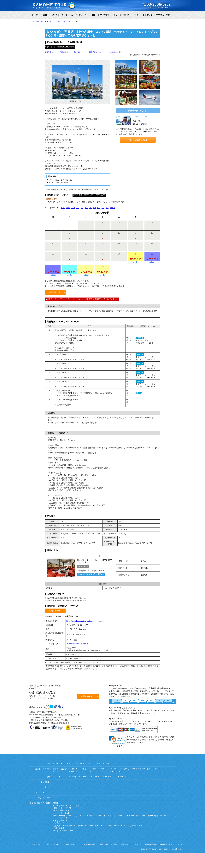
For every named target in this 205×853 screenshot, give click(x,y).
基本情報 (83, 566)
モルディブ (147, 15)
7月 (103, 208)
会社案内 (124, 844)
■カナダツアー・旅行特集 (57, 182)
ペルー (55, 764)
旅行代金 (48, 52)
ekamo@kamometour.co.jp (77, 644)
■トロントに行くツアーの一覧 (59, 180)
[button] (118, 740)
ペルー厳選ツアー (60, 806)
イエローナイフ (97, 769)
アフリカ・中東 (163, 15)
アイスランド (121, 777)
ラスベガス (98, 771)
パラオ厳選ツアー (60, 821)
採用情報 (163, 844)
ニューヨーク (85, 771)
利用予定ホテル (95, 52)
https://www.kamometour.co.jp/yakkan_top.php (85, 621)
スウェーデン (107, 777)
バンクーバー (112, 769)
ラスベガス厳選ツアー (113, 816)
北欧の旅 (56, 826)
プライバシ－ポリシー (70, 844)
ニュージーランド (121, 15)
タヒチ (136, 15)
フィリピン (105, 15)
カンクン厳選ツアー (61, 811)
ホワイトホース (71, 771)
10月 (63, 208)
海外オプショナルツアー (63, 831)
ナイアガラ (124, 769)
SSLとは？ (118, 746)
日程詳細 (62, 52)
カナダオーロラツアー (62, 816)
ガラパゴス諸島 (103, 764)
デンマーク (83, 777)
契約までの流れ (53, 844)
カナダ (55, 769)
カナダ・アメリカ (78, 15)
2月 (82, 208)
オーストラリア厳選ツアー (100, 826)
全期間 (112, 208)
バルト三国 (71, 777)
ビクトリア (57, 771)
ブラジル (90, 764)
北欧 (93, 15)
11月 (68, 208)
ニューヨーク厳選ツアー (135, 816)
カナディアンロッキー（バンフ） (74, 769)
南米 (45, 15)
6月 (98, 208)
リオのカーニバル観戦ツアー (75, 826)
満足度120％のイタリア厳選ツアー (128, 826)
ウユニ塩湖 (65, 764)
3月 (86, 208)
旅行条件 (77, 52)
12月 (73, 208)
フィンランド (58, 777)
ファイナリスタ (176, 844)
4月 (90, 208)
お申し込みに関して (116, 52)
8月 (107, 208)
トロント (156, 769)
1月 (77, 208)
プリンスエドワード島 (141, 769)
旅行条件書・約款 (89, 844)
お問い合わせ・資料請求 (108, 844)
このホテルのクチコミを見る (91, 574)
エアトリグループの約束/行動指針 (144, 844)
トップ (35, 15)
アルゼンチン (78, 764)
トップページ (38, 844)
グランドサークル (113, 771)
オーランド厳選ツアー (157, 816)
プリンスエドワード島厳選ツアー (87, 816)
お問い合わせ (55, 292)
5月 (94, 208)
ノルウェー (94, 777)
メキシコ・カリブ (59, 15)
